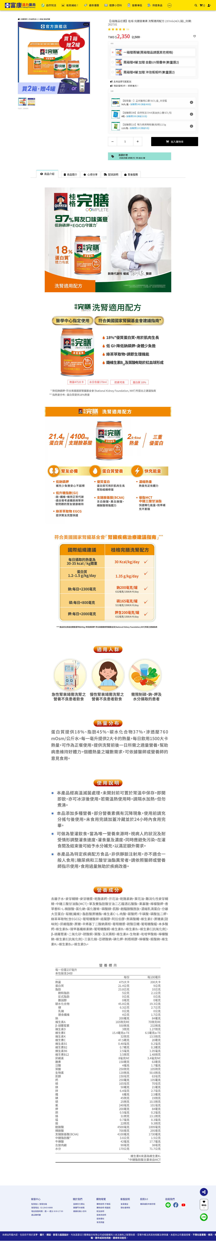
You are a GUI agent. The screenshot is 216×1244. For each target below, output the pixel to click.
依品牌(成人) (33, 19)
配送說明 (100, 1211)
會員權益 (124, 1204)
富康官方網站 (79, 1204)
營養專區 (24, 19)
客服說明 (125, 1199)
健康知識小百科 (79, 1211)
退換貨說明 (101, 1215)
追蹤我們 (170, 1199)
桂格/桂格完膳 (45, 19)
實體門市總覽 (79, 1208)
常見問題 (100, 1222)
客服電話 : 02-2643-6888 (42, 1208)
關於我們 (77, 1199)
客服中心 (35, 1199)
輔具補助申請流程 (147, 1204)
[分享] (204, 1192)
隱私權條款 (125, 1208)
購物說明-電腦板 (104, 1208)
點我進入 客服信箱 (39, 1204)
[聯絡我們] (204, 1217)
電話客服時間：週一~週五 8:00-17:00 (47, 1211)
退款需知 (100, 1219)
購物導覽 (101, 1199)
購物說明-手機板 (104, 1204)
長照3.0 (144, 1199)
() (204, 5)
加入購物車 (176, 141)
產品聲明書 (36, 1215)
